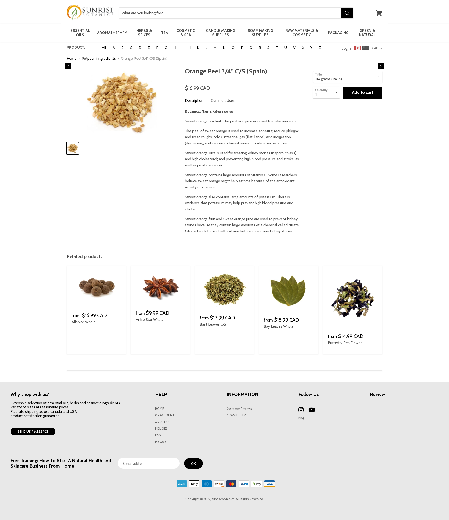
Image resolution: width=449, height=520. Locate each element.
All (104, 47)
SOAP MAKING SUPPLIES (260, 32)
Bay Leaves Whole (279, 326)
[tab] (194, 101)
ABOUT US (162, 422)
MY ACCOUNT (164, 415)
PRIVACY (161, 442)
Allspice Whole (84, 322)
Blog (301, 418)
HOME (159, 408)
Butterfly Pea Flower (345, 343)
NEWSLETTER (236, 415)
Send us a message (33, 431)
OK (193, 463)
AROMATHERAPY (112, 32)
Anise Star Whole (150, 319)
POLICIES (161, 428)
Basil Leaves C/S (213, 324)
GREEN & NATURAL (367, 32)
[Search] (347, 13)
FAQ (158, 435)
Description (194, 100)
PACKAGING (338, 32)
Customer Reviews (239, 408)
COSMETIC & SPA (186, 32)
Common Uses (223, 100)
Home (71, 58)
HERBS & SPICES (144, 32)
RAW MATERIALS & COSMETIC (302, 32)
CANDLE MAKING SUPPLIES (220, 32)
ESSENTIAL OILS (80, 32)
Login (346, 48)
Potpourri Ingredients (99, 58)
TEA (164, 32)
